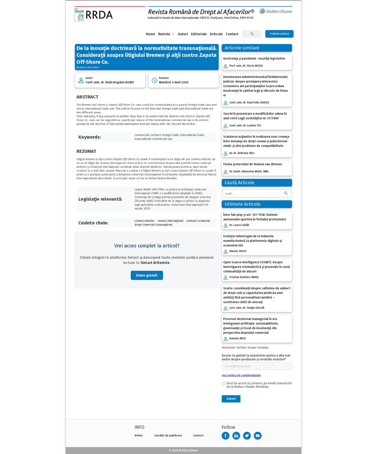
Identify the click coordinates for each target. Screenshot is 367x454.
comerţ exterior (145, 221)
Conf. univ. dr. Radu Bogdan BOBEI (110, 82)
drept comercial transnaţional (153, 224)
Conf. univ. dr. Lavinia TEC (245, 125)
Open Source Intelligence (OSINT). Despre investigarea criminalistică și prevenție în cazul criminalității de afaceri (256, 266)
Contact (198, 435)
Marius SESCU (237, 251)
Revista (164, 34)
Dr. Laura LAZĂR (239, 225)
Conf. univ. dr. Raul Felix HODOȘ (249, 102)
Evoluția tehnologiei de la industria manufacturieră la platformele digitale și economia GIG (252, 240)
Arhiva (139, 435)
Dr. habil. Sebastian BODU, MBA (248, 171)
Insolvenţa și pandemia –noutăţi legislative (254, 58)
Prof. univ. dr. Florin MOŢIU (246, 65)
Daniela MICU (237, 338)
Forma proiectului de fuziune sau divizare (252, 164)
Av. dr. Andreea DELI (241, 153)
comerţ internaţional (171, 221)
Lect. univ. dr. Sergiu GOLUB (246, 307)
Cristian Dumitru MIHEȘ (244, 277)
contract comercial (198, 221)
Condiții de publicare (168, 435)
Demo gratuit (147, 275)
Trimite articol (279, 33)
